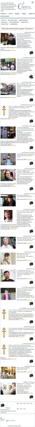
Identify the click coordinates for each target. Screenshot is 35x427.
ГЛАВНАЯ (3, 13)
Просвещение (14, 22)
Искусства (4, 24)
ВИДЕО (17, 13)
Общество (24, 22)
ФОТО (11, 13)
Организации (12, 20)
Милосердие (23, 20)
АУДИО (24, 13)
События (4, 22)
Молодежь (13, 24)
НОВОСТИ (31, 13)
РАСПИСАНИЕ (4, 16)
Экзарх (3, 20)
